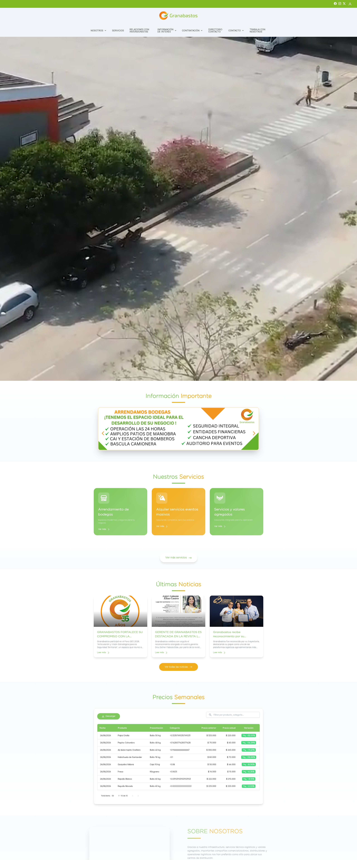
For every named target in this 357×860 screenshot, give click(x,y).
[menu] (178, 30)
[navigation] (102, 433)
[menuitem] (98, 30)
